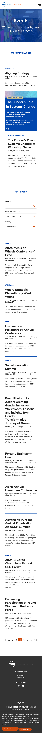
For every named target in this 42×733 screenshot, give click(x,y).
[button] (39, 4)
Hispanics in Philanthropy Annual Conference (19, 330)
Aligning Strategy (17, 73)
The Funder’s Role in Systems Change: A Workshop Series (22, 144)
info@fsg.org (21, 677)
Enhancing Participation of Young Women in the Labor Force (20, 604)
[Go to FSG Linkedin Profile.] (23, 686)
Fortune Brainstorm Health (18, 455)
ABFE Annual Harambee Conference (21, 488)
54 (35, 639)
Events (11, 135)
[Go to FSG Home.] (11, 4)
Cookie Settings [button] (10, 729)
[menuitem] (19, 687)
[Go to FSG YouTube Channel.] (19, 686)
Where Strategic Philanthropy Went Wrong (18, 293)
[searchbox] (21, 206)
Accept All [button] (25, 729)
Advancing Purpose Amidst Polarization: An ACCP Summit (19, 523)
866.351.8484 (21, 675)
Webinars (9, 68)
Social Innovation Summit (17, 367)
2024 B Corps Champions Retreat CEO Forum (18, 563)
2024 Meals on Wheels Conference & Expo (20, 251)
